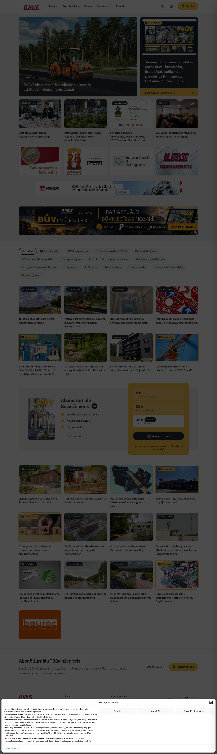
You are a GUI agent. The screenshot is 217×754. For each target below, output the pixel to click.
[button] (211, 702)
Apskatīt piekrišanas (194, 711)
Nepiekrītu (155, 711)
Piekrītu (117, 711)
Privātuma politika (12, 748)
